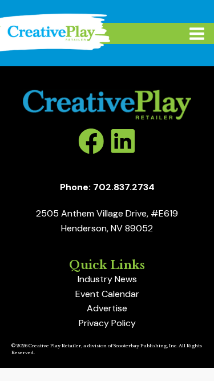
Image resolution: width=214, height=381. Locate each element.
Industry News (107, 279)
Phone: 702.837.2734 (107, 187)
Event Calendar (107, 294)
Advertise (107, 308)
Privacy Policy (107, 323)
